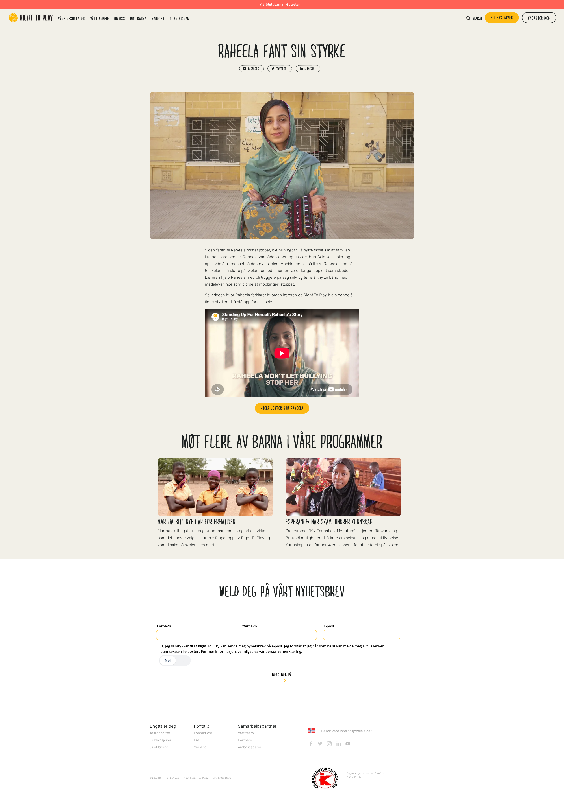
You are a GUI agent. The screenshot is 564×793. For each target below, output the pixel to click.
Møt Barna (138, 18)
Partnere (245, 740)
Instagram (329, 743)
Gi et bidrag (159, 747)
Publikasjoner (160, 740)
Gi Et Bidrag (179, 18)
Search (477, 18)
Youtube (347, 743)
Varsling (200, 747)
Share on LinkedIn (308, 68)
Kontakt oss (203, 733)
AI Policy (203, 778)
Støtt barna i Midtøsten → (285, 4)
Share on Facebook (251, 68)
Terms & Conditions (221, 778)
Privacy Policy (189, 778)
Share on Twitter (279, 68)
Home (31, 17)
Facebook (310, 743)
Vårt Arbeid (99, 18)
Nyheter (158, 18)
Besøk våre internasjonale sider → (348, 731)
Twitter (320, 743)
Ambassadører (249, 747)
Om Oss (119, 18)
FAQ (197, 740)
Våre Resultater (71, 18)
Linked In (338, 743)
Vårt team (246, 733)
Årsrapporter (160, 733)
